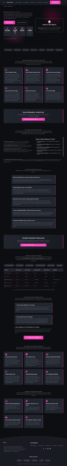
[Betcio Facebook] (48, 449)
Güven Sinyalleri (50, 49)
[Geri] (4, 2)
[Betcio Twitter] (43, 449)
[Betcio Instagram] (45, 449)
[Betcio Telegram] (50, 449)
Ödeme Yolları (33, 2)
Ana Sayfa (5, 6)
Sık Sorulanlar (45, 2)
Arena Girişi (39, 2)
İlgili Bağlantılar (59, 49)
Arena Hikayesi (26, 2)
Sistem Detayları (18, 2)
